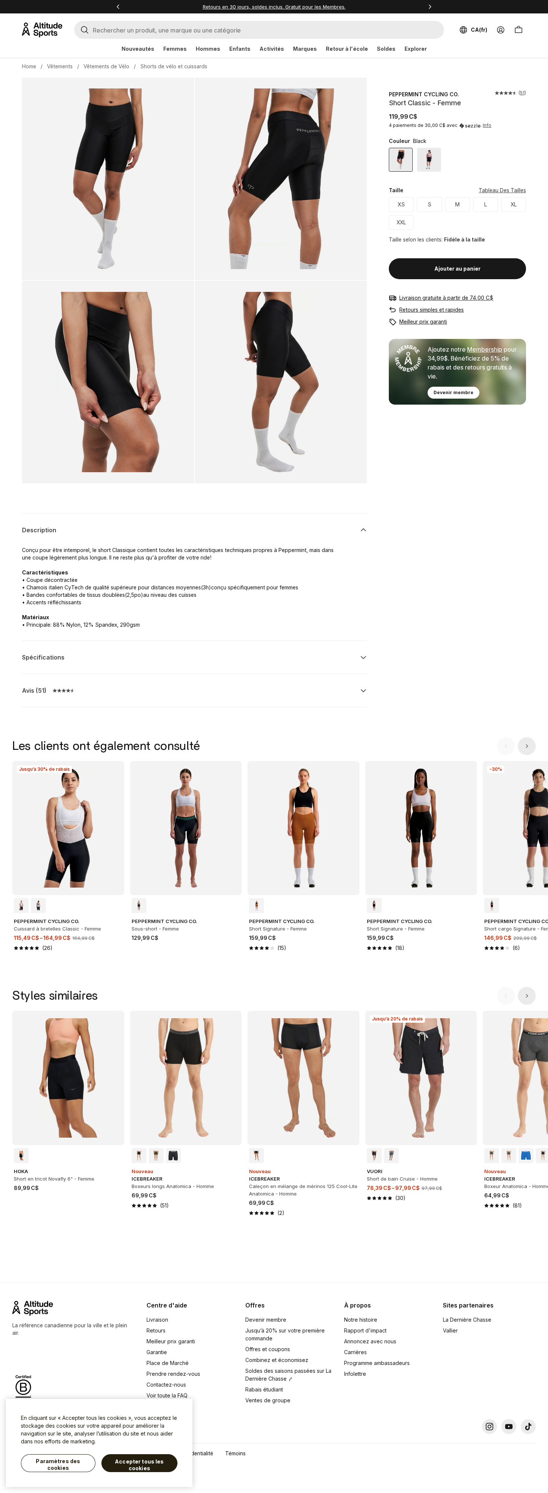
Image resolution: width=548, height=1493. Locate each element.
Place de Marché (168, 1363)
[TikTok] (528, 1426)
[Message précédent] (118, 6)
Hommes (208, 49)
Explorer (415, 49)
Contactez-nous (166, 1384)
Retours (156, 1330)
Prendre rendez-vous (173, 1374)
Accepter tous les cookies (139, 1464)
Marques (305, 49)
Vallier (450, 1330)
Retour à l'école (347, 49)
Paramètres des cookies (58, 1464)
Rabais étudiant (264, 1389)
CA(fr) (479, 30)
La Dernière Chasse (467, 1319)
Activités (271, 49)
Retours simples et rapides (431, 309)
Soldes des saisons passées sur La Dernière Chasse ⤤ (288, 1375)
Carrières (355, 1352)
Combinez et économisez (276, 1360)
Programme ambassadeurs (377, 1363)
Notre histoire (360, 1319)
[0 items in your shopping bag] (518, 29)
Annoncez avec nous (370, 1341)
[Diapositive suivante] (527, 746)
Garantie (157, 1352)
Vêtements (60, 66)
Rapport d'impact (365, 1330)
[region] (99, 1443)
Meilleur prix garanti (423, 321)
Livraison (157, 1319)
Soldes (386, 49)
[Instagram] (489, 1426)
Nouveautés (138, 49)
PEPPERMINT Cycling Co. (424, 94)
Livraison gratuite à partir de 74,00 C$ (446, 297)
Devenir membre (453, 392)
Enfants (240, 49)
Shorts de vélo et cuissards (173, 66)
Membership (484, 349)
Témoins (235, 1453)
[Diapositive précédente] (506, 746)
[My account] (500, 29)
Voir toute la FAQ (167, 1395)
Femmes (175, 49)
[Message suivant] (430, 6)
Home (29, 66)
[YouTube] (508, 1426)
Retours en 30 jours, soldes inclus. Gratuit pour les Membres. (274, 7)
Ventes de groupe (267, 1400)
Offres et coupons (267, 1349)
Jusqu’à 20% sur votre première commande (285, 1334)
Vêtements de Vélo (106, 66)
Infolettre (355, 1374)
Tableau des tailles (502, 190)
